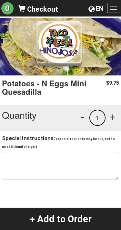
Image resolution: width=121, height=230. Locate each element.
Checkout (41, 9)
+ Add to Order (61, 219)
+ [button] (112, 117)
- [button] (82, 117)
